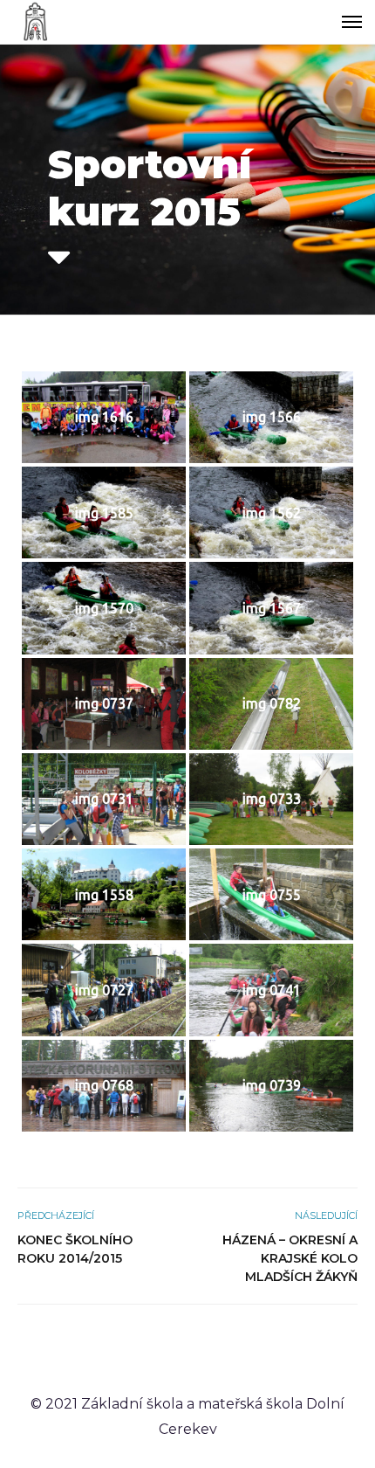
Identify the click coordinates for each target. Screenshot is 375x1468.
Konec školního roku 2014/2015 (75, 1249)
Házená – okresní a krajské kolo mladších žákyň (290, 1258)
